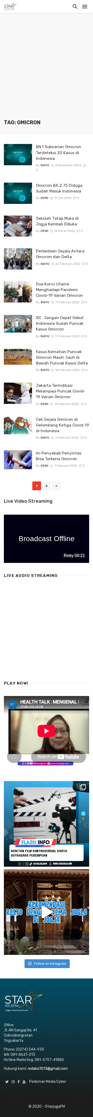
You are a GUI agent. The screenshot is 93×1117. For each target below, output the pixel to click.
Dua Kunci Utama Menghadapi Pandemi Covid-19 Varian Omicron (59, 289)
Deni (44, 198)
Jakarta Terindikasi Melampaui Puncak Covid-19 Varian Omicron (60, 391)
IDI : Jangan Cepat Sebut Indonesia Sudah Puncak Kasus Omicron (60, 323)
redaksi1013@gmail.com (48, 1068)
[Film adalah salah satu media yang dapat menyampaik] (46, 824)
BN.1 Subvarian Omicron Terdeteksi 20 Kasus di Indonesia (58, 152)
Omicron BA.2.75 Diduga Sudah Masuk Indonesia (59, 188)
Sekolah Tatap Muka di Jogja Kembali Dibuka (57, 221)
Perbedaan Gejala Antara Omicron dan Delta (60, 254)
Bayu (45, 165)
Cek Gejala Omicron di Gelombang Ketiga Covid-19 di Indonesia (62, 425)
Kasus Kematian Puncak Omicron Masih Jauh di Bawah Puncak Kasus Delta (62, 357)
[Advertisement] (46, 70)
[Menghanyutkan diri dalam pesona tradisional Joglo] (46, 912)
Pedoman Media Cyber (47, 1081)
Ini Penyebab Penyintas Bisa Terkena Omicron (58, 456)
